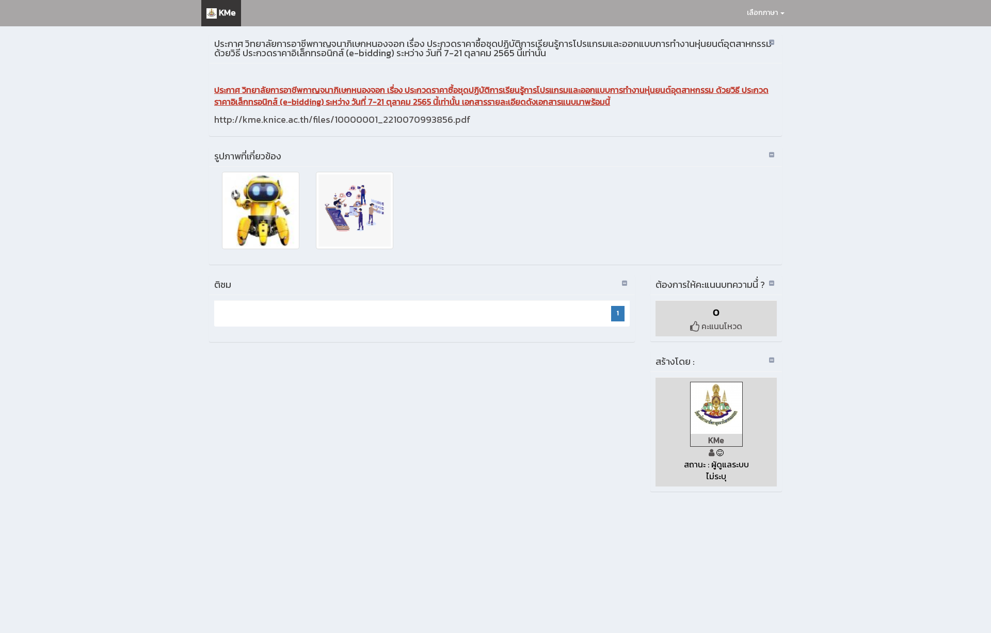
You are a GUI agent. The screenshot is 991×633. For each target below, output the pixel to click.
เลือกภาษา (763, 12)
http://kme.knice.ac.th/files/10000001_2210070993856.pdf (342, 119)
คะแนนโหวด (720, 326)
